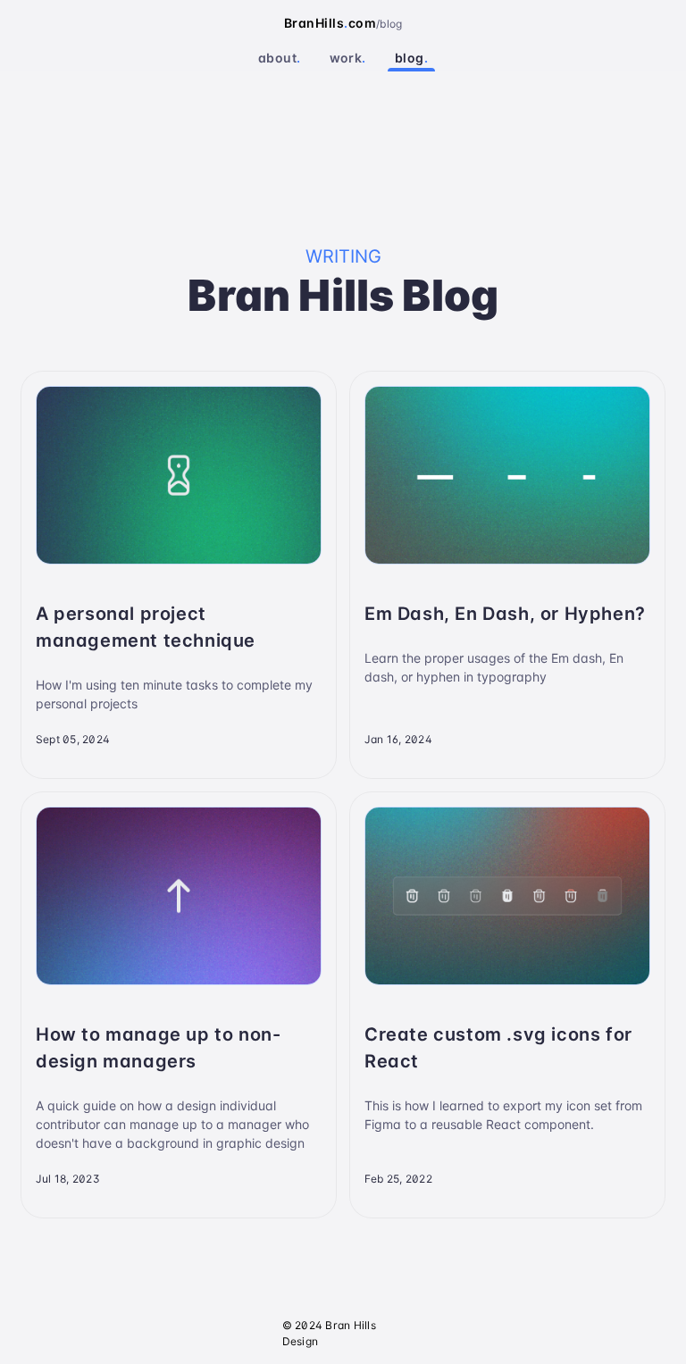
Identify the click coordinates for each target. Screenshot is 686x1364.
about (279, 57)
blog (411, 57)
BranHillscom (330, 22)
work (348, 57)
